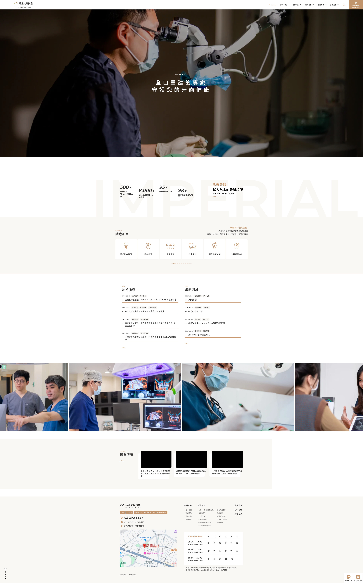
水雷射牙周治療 (222, 519)
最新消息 (333, 5)
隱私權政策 (123, 575)
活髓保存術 (203, 519)
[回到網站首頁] (23, 3)
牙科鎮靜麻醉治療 (205, 526)
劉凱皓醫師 (152, 308)
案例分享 (308, 5)
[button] (172, 263)
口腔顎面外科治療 (205, 522)
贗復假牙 (202, 513)
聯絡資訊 (189, 519)
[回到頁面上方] (5, 574)
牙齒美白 (220, 522)
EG (135, 575)
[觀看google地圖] (148, 548)
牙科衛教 (321, 5)
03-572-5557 (133, 517)
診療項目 (296, 5)
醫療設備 (189, 516)
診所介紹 (283, 5)
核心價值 (189, 510)
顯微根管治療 (221, 516)
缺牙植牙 (135, 296)
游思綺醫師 (144, 333)
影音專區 (135, 319)
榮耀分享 (206, 319)
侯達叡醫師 (144, 319)
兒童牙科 (202, 516)
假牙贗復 (135, 308)
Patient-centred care (223, 193)
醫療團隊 (189, 513)
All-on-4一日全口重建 (206, 510)
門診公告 (206, 296)
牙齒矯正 (220, 513)
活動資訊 (206, 331)
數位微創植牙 (221, 510)
